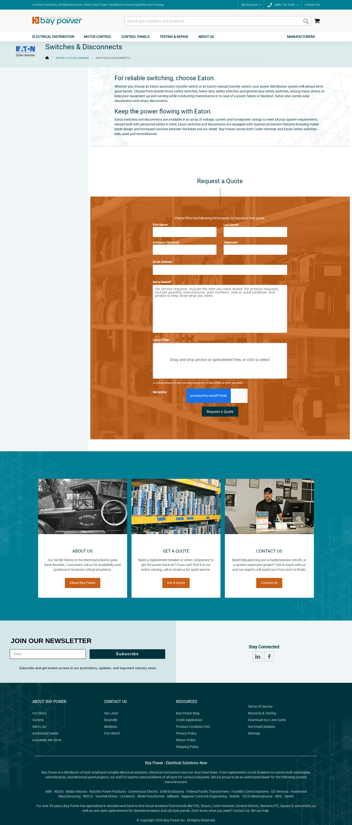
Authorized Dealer (45, 733)
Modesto (110, 727)
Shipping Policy (187, 747)
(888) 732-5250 (284, 4)
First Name (160, 224)
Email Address (162, 262)
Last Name (231, 224)
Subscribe (127, 654)
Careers (38, 720)
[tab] (176, 36)
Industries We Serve (46, 740)
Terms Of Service (260, 706)
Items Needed (161, 282)
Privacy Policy (186, 733)
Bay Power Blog (187, 713)
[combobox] (218, 21)
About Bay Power (83, 583)
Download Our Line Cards (267, 720)
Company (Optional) (166, 242)
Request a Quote (220, 411)
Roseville (110, 720)
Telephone (230, 242)
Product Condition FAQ (193, 727)
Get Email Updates (261, 727)
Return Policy (186, 740)
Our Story (39, 713)
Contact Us (312, 4)
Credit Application (189, 720)
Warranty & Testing (262, 713)
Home (47, 58)
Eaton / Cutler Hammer (72, 58)
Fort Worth (112, 733)
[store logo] (57, 21)
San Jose (111, 713)
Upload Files (161, 340)
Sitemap (254, 733)
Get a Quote (176, 583)
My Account (249, 4)
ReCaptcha (160, 392)
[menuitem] (55, 36)
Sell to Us (39, 727)
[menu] (176, 36)
